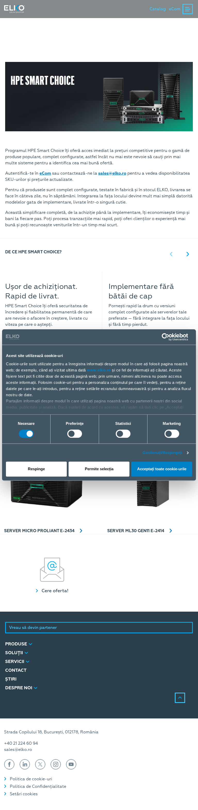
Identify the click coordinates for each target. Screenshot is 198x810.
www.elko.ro (99, 370)
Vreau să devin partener (33, 627)
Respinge (36, 469)
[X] (40, 764)
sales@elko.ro (18, 749)
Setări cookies (24, 794)
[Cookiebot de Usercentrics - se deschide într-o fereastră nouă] (169, 337)
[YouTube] (71, 764)
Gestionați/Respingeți (162, 452)
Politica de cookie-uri (31, 779)
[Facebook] (9, 764)
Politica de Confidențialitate (38, 786)
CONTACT (16, 670)
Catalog (158, 9)
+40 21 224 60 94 (21, 743)
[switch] (74, 434)
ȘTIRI (10, 679)
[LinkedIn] (25, 764)
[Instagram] (56, 764)
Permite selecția (99, 469)
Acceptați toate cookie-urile (161, 469)
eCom (174, 9)
